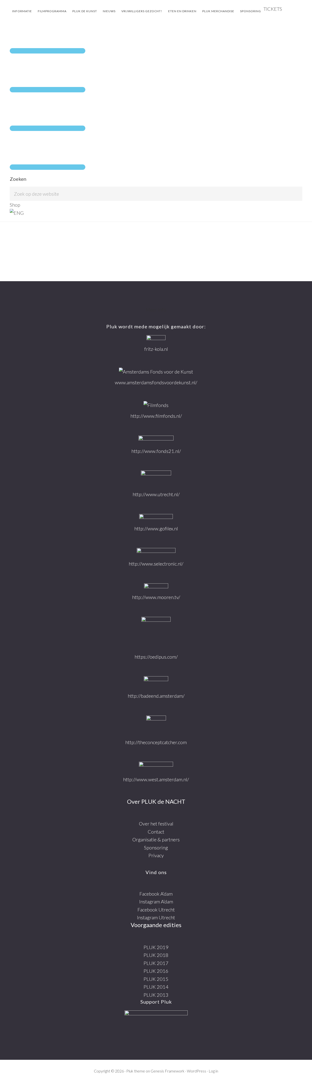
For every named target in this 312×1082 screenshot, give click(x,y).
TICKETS (272, 9)
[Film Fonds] (156, 405)
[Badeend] (156, 682)
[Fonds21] (156, 439)
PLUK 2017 (156, 963)
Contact (156, 832)
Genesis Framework (168, 1071)
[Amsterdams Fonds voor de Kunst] (156, 372)
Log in (213, 1071)
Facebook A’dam (156, 894)
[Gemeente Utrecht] (156, 478)
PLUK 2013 (156, 995)
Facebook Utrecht (156, 909)
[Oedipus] (156, 633)
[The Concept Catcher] (156, 725)
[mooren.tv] (156, 586)
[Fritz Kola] (156, 338)
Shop (15, 205)
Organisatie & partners (156, 839)
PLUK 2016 (156, 971)
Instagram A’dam (156, 901)
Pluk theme (135, 1071)
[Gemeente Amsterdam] (156, 766)
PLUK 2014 (156, 987)
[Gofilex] (156, 517)
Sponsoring (156, 847)
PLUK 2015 (156, 979)
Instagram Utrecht (156, 917)
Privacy (156, 855)
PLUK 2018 (156, 955)
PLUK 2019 (156, 947)
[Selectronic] (156, 552)
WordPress (196, 1071)
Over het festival (156, 823)
